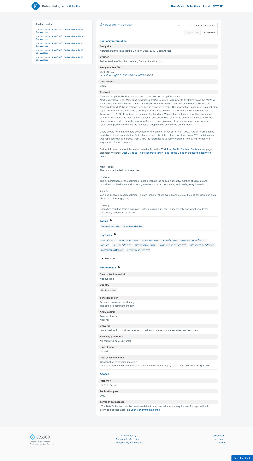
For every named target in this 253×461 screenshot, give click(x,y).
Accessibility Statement (128, 442)
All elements (209, 32)
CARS (164, 240)
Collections (193, 6)
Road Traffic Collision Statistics (183, 149)
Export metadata (205, 25)
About (206, 6)
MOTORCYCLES (197, 245)
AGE (103, 240)
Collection (75, 6)
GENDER (105, 245)
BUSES (145, 240)
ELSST (111, 240)
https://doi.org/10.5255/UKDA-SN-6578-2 (123, 75)
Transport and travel (110, 226)
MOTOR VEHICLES (168, 245)
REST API (218, 6)
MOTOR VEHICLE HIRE (145, 245)
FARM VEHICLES (188, 240)
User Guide (177, 6)
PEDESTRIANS (133, 250)
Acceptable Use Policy (128, 439)
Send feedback (242, 458)
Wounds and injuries (132, 226)
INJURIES (117, 245)
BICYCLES (123, 240)
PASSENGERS (107, 250)
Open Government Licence (145, 409)
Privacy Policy (128, 435)
